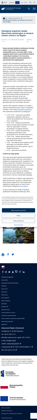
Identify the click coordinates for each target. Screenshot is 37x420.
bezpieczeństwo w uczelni (8, 312)
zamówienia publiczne (7, 321)
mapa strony (4, 280)
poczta (22, 2)
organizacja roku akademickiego (9, 283)
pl (30, 2)
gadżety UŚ (4, 324)
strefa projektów (11, 2)
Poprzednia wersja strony (6, 410)
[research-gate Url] (20, 272)
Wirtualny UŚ (4, 306)
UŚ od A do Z (4, 289)
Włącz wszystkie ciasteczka (18, 210)
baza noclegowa (5, 300)
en (34, 2)
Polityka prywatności (5, 407)
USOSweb (4, 286)
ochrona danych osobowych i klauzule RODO (13, 318)
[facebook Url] (2, 272)
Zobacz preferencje (18, 221)
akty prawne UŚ (5, 309)
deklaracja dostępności (7, 277)
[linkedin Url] (23, 272)
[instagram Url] (6, 272)
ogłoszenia (4, 292)
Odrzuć (18, 215)
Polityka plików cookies (18, 224)
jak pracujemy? (5, 297)
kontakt (25, 2)
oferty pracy (4, 294)
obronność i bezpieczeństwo (8, 315)
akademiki (4, 303)
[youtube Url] (13, 272)
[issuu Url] (16, 272)
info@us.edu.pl (11, 340)
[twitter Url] (9, 272)
